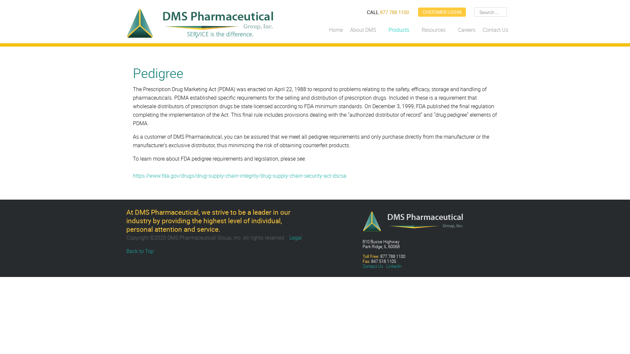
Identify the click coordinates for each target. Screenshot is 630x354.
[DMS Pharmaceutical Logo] (200, 22)
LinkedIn (394, 266)
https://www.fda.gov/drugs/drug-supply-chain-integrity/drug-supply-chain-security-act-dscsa (239, 175)
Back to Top (140, 251)
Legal (295, 237)
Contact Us (373, 266)
